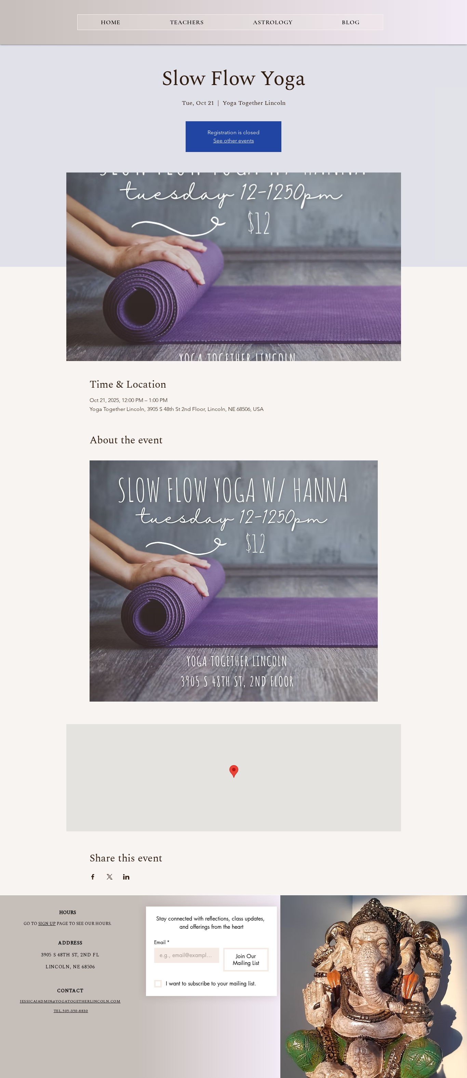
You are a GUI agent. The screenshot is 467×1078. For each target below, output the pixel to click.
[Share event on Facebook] (93, 877)
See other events (233, 140)
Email (162, 942)
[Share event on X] (109, 877)
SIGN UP (47, 924)
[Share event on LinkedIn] (126, 877)
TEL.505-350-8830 (71, 1011)
